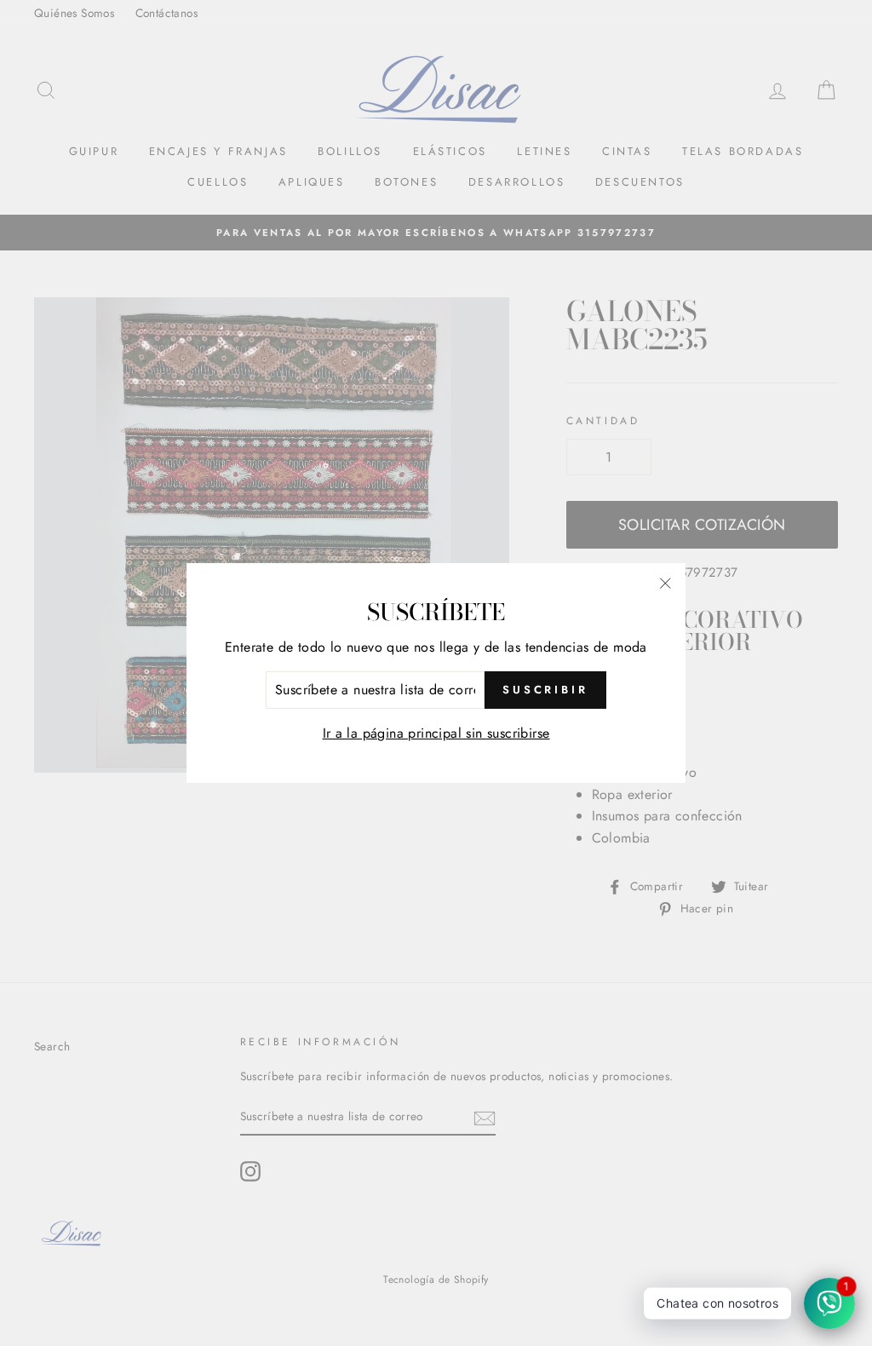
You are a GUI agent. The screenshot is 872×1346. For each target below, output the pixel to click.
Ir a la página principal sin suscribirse (436, 733)
